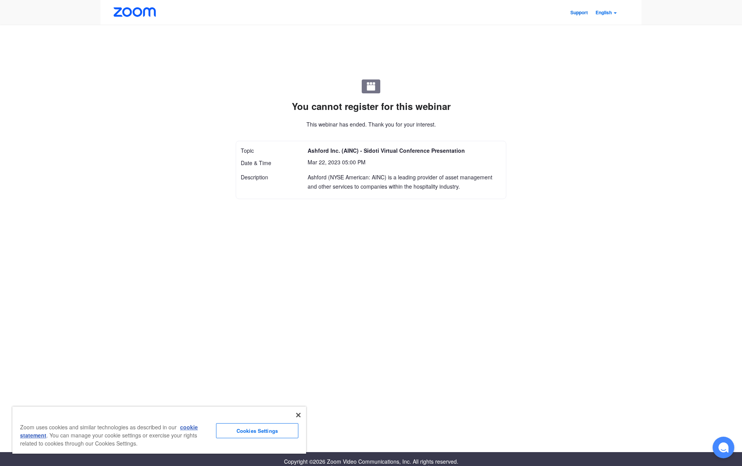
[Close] (298, 415)
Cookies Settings (257, 430)
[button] (606, 12)
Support (579, 12)
